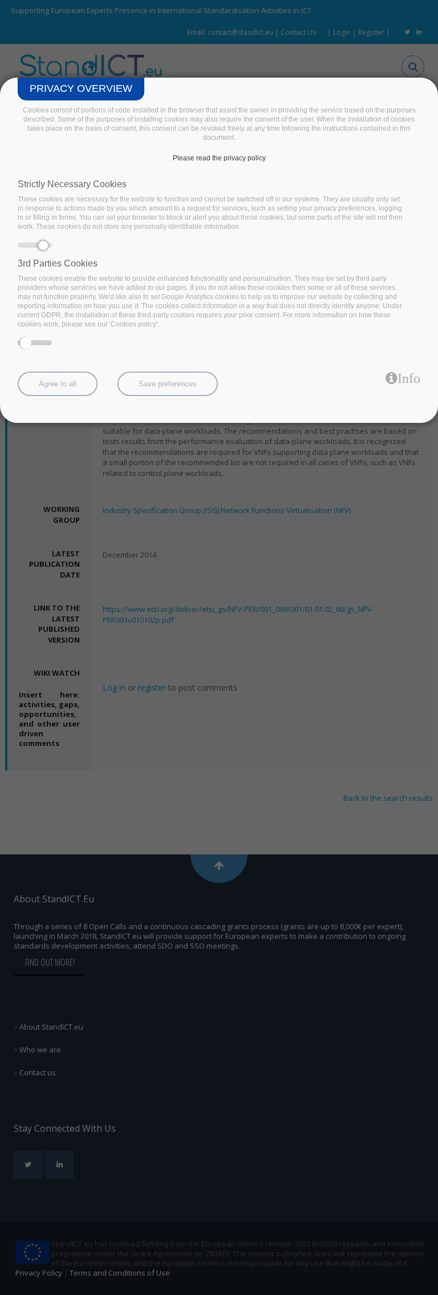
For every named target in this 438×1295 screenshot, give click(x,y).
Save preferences (168, 384)
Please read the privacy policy (219, 158)
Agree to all (57, 384)
